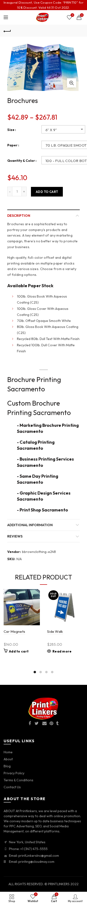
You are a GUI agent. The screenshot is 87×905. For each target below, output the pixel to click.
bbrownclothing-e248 (39, 552)
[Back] (7, 30)
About (8, 759)
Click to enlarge (71, 83)
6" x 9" (51, 130)
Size (10, 130)
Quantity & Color (21, 161)
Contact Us (12, 787)
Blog (7, 766)
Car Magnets (14, 631)
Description (18, 215)
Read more (62, 651)
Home (8, 752)
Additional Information (30, 525)
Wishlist (72, 15)
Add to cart (47, 192)
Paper (12, 145)
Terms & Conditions (18, 780)
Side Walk (55, 631)
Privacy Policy (14, 773)
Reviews (14, 536)
